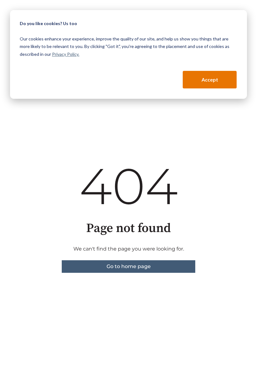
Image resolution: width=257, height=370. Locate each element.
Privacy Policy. (65, 54)
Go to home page (129, 266)
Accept (210, 79)
